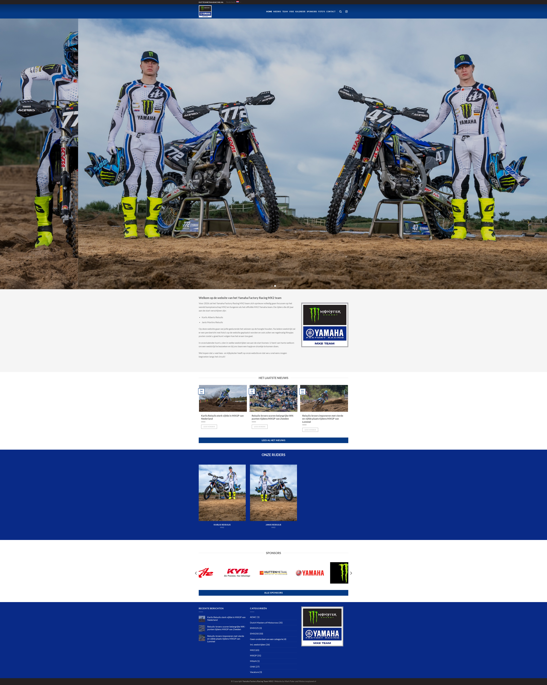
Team (285, 11)
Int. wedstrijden (257, 644)
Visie (291, 11)
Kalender (300, 11)
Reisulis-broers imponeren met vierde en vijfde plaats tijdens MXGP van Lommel (322, 418)
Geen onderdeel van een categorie (266, 639)
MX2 (252, 650)
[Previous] (14, 152)
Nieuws (277, 11)
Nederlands (231, 2)
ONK (252, 666)
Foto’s (321, 11)
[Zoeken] (340, 11)
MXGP (253, 655)
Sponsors (312, 11)
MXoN (253, 661)
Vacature (254, 672)
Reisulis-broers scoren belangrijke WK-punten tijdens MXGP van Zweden (273, 417)
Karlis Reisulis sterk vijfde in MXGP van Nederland (222, 417)
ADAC (253, 617)
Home (269, 11)
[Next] (532, 152)
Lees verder (209, 427)
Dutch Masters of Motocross (264, 622)
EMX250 (254, 633)
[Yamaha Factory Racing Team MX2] (217, 11)
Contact (331, 11)
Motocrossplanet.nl (307, 681)
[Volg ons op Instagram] (346, 11)
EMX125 (254, 628)
